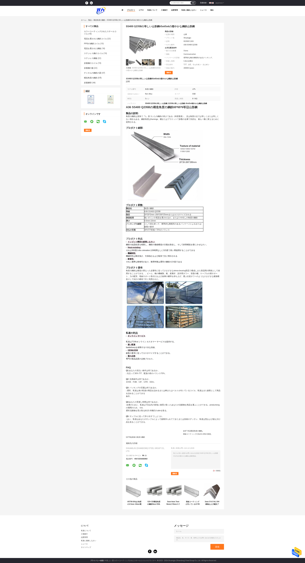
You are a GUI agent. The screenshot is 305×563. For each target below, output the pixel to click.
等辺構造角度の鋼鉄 (194, 431)
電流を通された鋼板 (92, 48)
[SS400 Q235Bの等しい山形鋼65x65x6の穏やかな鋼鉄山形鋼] (142, 44)
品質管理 (174, 10)
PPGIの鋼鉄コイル (92, 43)
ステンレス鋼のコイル (93, 53)
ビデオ (141, 10)
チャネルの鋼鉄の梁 (92, 73)
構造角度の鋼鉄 (99, 20)
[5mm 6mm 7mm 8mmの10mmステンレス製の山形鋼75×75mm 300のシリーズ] (173, 491)
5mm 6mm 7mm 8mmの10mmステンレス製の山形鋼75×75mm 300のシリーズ (173, 503)
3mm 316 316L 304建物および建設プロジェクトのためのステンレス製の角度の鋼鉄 (212, 503)
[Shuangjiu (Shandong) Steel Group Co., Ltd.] (101, 10)
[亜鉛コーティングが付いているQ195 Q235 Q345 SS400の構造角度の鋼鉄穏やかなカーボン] (192, 491)
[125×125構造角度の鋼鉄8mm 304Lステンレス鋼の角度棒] (153, 491)
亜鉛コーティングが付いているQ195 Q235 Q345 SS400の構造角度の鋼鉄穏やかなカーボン (193, 503)
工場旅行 (164, 10)
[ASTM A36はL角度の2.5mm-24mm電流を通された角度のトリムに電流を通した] (134, 491)
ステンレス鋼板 (90, 58)
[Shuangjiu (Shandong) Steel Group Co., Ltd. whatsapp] (93, 121)
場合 (212, 10)
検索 (193, 3)
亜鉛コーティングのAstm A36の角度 (197, 434)
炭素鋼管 (88, 83)
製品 (90, 20)
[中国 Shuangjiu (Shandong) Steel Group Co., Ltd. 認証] (91, 99)
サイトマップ (86, 547)
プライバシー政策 (97, 560)
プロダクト (131, 10)
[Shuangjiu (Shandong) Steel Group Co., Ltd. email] (87, 121)
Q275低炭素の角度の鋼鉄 (135, 437)
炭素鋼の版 (89, 68)
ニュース (203, 10)
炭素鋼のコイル (90, 63)
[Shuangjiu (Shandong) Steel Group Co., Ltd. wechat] (100, 121)
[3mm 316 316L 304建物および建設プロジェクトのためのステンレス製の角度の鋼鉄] (212, 491)
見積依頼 (203, 3)
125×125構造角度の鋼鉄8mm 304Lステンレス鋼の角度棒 (153, 503)
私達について (152, 10)
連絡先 (168, 72)
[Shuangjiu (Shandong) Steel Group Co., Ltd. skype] (106, 121)
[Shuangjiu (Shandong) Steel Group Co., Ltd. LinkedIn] (91, 2)
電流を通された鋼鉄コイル (95, 39)
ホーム (83, 20)
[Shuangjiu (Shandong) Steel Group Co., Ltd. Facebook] (87, 2)
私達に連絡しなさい (188, 10)
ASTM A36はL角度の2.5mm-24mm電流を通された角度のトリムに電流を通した (134, 503)
